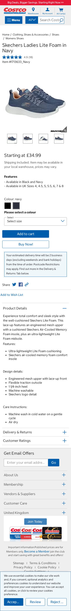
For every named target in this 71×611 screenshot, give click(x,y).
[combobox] (31, 20)
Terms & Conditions (42, 563)
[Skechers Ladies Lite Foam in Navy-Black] (7, 205)
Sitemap (18, 563)
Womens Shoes (14, 38)
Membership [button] (13, 484)
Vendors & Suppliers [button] (19, 494)
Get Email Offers (19, 453)
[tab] (35, 475)
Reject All (58, 602)
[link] (14, 284)
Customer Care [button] (15, 503)
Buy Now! (26, 244)
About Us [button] (11, 475)
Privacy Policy (23, 567)
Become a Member (37, 551)
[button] (61, 20)
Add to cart (25, 234)
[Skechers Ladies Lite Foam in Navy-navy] (16, 205)
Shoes (55, 34)
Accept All (15, 602)
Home (5, 34)
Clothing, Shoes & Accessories (31, 34)
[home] (15, 11)
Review (35, 602)
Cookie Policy (47, 567)
